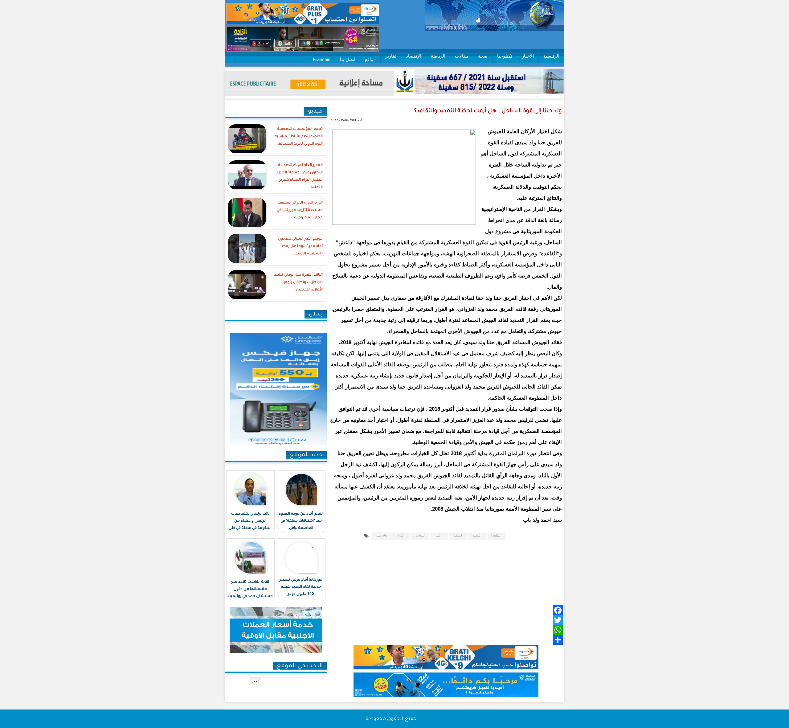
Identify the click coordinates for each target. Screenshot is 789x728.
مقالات (461, 56)
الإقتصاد (413, 56)
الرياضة (438, 56)
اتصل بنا (347, 59)
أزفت (439, 536)
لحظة (458, 536)
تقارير (390, 56)
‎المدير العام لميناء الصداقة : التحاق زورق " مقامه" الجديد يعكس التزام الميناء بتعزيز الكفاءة (299, 176)
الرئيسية (551, 56)
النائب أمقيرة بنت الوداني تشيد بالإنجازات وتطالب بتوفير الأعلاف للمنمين (298, 282)
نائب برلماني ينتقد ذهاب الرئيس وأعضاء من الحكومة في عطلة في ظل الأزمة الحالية (250, 524)
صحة (483, 56)
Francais (321, 59)
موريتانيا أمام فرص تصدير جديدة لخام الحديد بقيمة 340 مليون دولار (301, 587)
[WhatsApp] (455, 630)
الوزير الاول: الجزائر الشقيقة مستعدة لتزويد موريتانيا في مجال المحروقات (300, 210)
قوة (400, 536)
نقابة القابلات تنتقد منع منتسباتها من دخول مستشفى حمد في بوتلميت (250, 589)
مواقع (370, 59)
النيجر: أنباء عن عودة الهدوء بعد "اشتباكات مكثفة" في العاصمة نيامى (301, 521)
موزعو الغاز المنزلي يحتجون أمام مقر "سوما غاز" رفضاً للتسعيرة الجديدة (300, 246)
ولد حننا (382, 536)
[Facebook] (455, 610)
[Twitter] (455, 620)
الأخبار (528, 56)
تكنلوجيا (504, 56)
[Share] (455, 640)
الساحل (420, 536)
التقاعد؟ (496, 536)
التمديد (477, 536)
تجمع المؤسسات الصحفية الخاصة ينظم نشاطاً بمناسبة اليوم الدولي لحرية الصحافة (299, 136)
